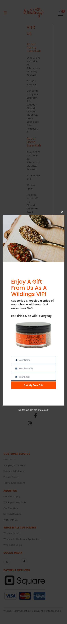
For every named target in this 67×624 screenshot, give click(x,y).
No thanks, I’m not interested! (33, 410)
